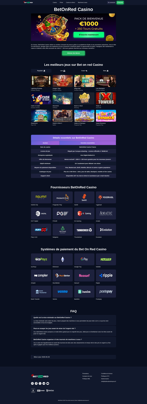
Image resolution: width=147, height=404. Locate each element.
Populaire (40, 70)
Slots (104, 70)
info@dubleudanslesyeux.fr (108, 381)
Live (61, 70)
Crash (83, 70)
